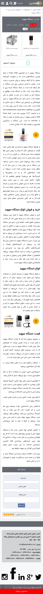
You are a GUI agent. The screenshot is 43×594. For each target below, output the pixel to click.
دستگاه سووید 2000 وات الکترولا (31, 48)
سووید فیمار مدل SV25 (12, 48)
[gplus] (30, 577)
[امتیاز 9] (12, 514)
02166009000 (27, 552)
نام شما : (23, 478)
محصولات (26, 10)
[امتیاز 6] (9, 514)
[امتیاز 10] (13, 514)
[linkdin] (21, 577)
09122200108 (10, 558)
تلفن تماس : (22, 486)
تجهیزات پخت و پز (14, 10)
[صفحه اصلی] (36, 3)
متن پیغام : (22, 494)
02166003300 (25, 555)
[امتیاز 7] (10, 514)
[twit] (38, 577)
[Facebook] (13, 573)
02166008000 (16, 552)
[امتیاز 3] (6, 514)
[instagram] (5, 576)
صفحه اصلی (37, 10)
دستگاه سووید (36, 13)
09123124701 (29, 558)
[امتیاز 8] (11, 514)
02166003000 (14, 555)
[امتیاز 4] (7, 514)
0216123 (20, 3)
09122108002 (20, 558)
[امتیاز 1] (3, 514)
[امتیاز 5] (8, 514)
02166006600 (35, 555)
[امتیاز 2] (5, 514)
